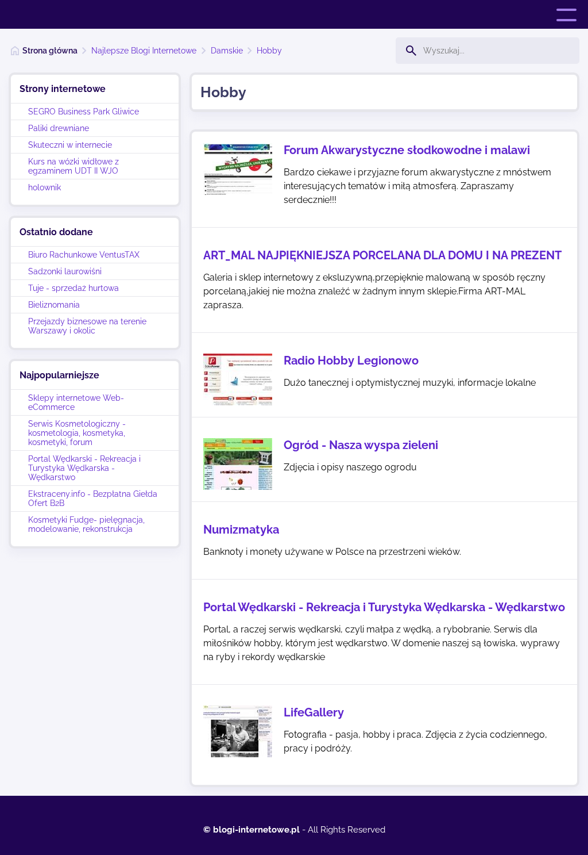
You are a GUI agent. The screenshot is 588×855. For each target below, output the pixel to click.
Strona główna (50, 50)
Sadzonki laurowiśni (65, 271)
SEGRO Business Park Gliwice (83, 111)
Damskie (227, 50)
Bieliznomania (54, 304)
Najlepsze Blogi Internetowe (143, 50)
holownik (44, 187)
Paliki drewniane (58, 128)
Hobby (269, 50)
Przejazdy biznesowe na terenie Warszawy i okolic (87, 326)
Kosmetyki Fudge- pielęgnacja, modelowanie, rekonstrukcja (86, 524)
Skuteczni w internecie (70, 144)
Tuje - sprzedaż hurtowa (73, 288)
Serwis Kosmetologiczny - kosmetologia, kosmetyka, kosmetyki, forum (77, 433)
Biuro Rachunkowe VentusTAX (84, 254)
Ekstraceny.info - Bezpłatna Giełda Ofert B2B (92, 498)
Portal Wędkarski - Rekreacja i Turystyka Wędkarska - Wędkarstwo (84, 468)
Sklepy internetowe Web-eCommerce (76, 402)
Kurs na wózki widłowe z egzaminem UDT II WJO (73, 166)
